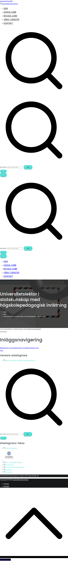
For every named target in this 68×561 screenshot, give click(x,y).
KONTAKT (8, 23)
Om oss (6, 484)
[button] (3, 171)
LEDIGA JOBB (10, 12)
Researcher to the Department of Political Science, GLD (19, 348)
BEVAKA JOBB (10, 15)
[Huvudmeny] (3, 175)
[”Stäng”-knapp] (3, 256)
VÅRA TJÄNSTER (11, 19)
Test (1, 351)
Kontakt (6, 486)
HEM (6, 8)
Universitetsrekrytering (20, 480)
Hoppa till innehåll (6, 1)
